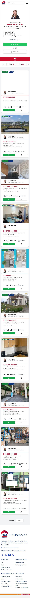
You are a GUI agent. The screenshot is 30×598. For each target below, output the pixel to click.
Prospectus (19, 576)
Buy (2, 562)
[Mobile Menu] (27, 3)
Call (16, 48)
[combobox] (4, 64)
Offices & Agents (5, 581)
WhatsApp (16, 44)
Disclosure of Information (22, 587)
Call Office (16, 52)
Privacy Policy (4, 584)
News (2, 579)
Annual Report (19, 579)
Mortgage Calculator (6, 569)
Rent (2, 565)
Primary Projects (5, 567)
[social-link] (2, 555)
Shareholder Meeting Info (21, 584)
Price (20, 64)
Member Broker (20, 562)
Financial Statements (21, 581)
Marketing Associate (21, 565)
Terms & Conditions (6, 586)
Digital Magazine (5, 576)
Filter (10, 64)
